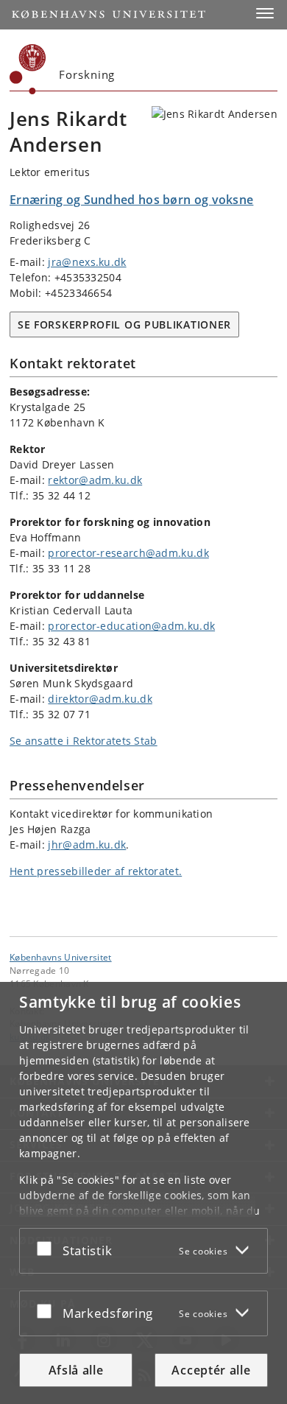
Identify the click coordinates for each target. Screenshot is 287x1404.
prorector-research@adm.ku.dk (128, 553)
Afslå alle (76, 1370)
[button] (265, 13)
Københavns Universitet (61, 957)
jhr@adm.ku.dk (87, 845)
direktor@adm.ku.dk (100, 699)
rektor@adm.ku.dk (95, 480)
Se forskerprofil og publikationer (124, 324)
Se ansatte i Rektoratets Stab (83, 741)
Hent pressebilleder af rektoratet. (96, 871)
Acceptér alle (210, 1370)
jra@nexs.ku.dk (87, 262)
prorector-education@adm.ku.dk (131, 626)
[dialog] (143, 1193)
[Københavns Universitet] (28, 69)
